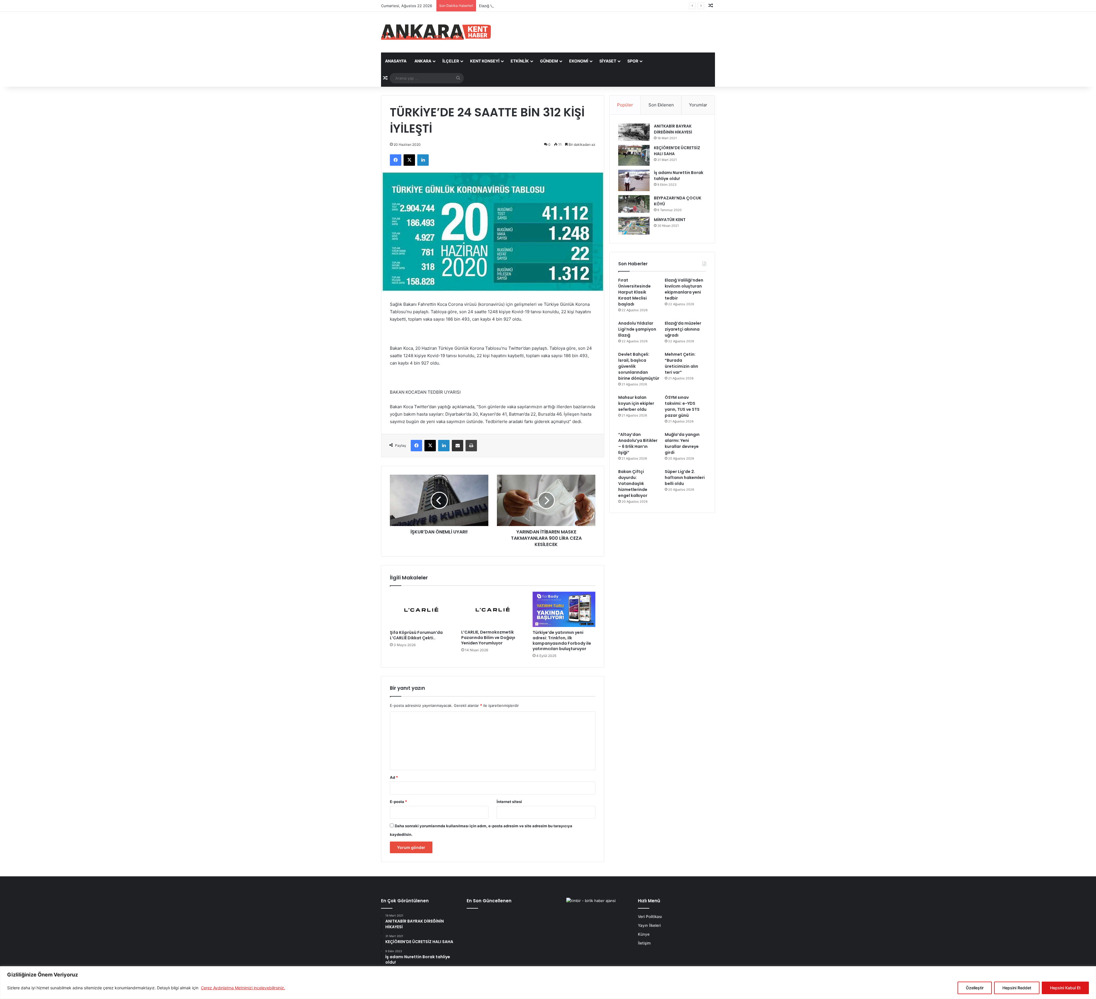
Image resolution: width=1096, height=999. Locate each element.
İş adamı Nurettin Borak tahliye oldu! (678, 175)
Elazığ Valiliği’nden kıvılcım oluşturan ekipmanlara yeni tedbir (532, 5)
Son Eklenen (661, 105)
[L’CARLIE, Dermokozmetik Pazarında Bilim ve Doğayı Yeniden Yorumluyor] (492, 609)
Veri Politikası (650, 916)
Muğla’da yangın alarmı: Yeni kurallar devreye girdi (682, 443)
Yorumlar (698, 105)
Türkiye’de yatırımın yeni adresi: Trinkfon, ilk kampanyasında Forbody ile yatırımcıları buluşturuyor (562, 641)
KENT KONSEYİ (484, 60)
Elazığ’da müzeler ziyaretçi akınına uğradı (683, 329)
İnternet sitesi (509, 801)
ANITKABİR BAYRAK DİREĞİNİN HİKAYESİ (673, 129)
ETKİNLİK (520, 60)
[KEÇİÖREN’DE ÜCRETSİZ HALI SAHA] (634, 155)
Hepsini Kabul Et (1065, 987)
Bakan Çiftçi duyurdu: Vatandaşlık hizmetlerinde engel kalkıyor (632, 483)
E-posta (398, 801)
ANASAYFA (395, 60)
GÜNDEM (549, 60)
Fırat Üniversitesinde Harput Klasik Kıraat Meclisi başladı (634, 292)
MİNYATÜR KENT (670, 220)
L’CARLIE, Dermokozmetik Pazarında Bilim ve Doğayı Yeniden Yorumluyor (488, 637)
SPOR (632, 60)
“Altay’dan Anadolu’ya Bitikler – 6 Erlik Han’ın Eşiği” (638, 443)
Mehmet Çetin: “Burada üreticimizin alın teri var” (681, 363)
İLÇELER (450, 60)
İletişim (644, 943)
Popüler (625, 105)
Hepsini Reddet (1016, 987)
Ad (394, 777)
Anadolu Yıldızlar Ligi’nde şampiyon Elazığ (637, 329)
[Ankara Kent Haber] (436, 32)
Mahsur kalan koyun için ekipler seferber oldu (636, 403)
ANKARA (422, 60)
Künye (644, 934)
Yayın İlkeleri (649, 925)
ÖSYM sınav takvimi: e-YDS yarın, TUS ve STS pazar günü (682, 406)
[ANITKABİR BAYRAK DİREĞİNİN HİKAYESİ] (634, 132)
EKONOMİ (578, 60)
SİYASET (607, 60)
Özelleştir (975, 987)
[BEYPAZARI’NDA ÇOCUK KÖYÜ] (634, 204)
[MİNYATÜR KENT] (634, 225)
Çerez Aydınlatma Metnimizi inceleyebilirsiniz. (243, 987)
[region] (548, 982)
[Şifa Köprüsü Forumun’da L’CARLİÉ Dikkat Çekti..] (421, 609)
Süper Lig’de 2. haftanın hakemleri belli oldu (685, 477)
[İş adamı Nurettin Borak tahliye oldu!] (634, 180)
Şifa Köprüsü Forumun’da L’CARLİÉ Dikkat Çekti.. (416, 635)
